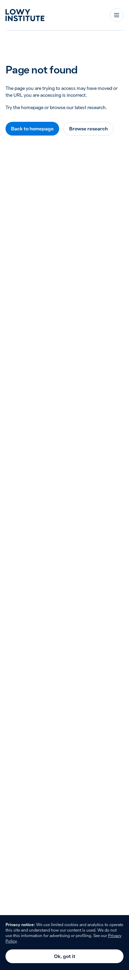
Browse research (88, 129)
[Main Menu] (116, 15)
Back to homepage (32, 129)
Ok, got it (64, 956)
